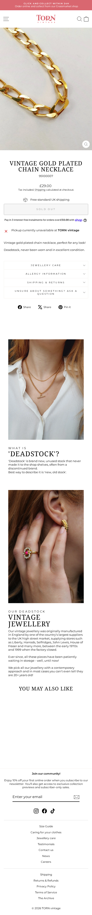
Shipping (40, 189)
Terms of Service (46, 892)
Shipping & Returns (46, 282)
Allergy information (46, 273)
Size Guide (46, 826)
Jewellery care (46, 265)
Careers (46, 861)
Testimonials (46, 844)
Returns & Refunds (46, 880)
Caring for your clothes (46, 832)
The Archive (46, 898)
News (46, 856)
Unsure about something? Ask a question (46, 292)
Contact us (46, 850)
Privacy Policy (46, 886)
